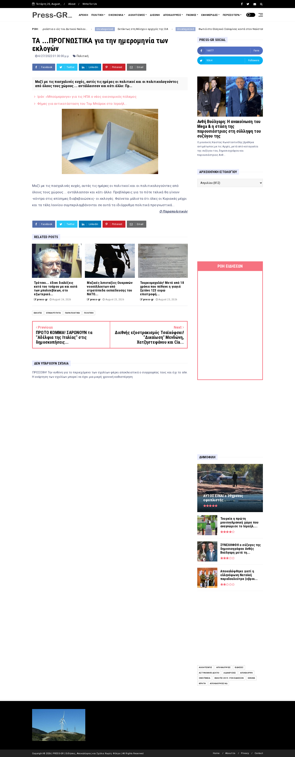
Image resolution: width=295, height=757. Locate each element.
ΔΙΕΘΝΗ (155, 15)
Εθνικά (251, 678)
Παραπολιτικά (72, 313)
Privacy (245, 753)
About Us (230, 753)
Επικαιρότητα (53, 313)
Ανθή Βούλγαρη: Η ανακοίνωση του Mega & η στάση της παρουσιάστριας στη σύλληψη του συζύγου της (229, 129)
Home (216, 753)
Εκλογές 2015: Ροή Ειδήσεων (229, 678)
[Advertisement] (230, 224)
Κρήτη (202, 683)
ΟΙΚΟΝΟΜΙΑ (115, 15)
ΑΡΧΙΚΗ (83, 15)
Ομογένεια (204, 678)
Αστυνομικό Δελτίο (209, 673)
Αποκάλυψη (246, 673)
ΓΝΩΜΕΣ (191, 15)
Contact (259, 753)
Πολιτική (83, 56)
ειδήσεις (239, 667)
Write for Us (89, 3)
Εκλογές (38, 313)
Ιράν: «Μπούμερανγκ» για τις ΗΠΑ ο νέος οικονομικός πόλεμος (86, 97)
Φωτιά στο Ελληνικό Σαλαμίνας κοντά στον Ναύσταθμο (201, 29)
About (72, 3)
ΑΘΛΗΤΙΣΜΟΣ (136, 15)
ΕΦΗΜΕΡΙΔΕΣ (209, 15)
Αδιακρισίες (230, 673)
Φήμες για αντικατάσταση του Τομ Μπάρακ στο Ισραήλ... (82, 104)
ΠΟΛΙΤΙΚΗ (97, 15)
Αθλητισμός (205, 667)
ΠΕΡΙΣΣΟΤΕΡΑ (231, 15)
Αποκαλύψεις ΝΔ (218, 683)
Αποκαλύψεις (223, 667)
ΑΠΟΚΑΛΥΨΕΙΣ (172, 15)
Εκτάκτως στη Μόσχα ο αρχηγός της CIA (111, 29)
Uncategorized (73, 29)
